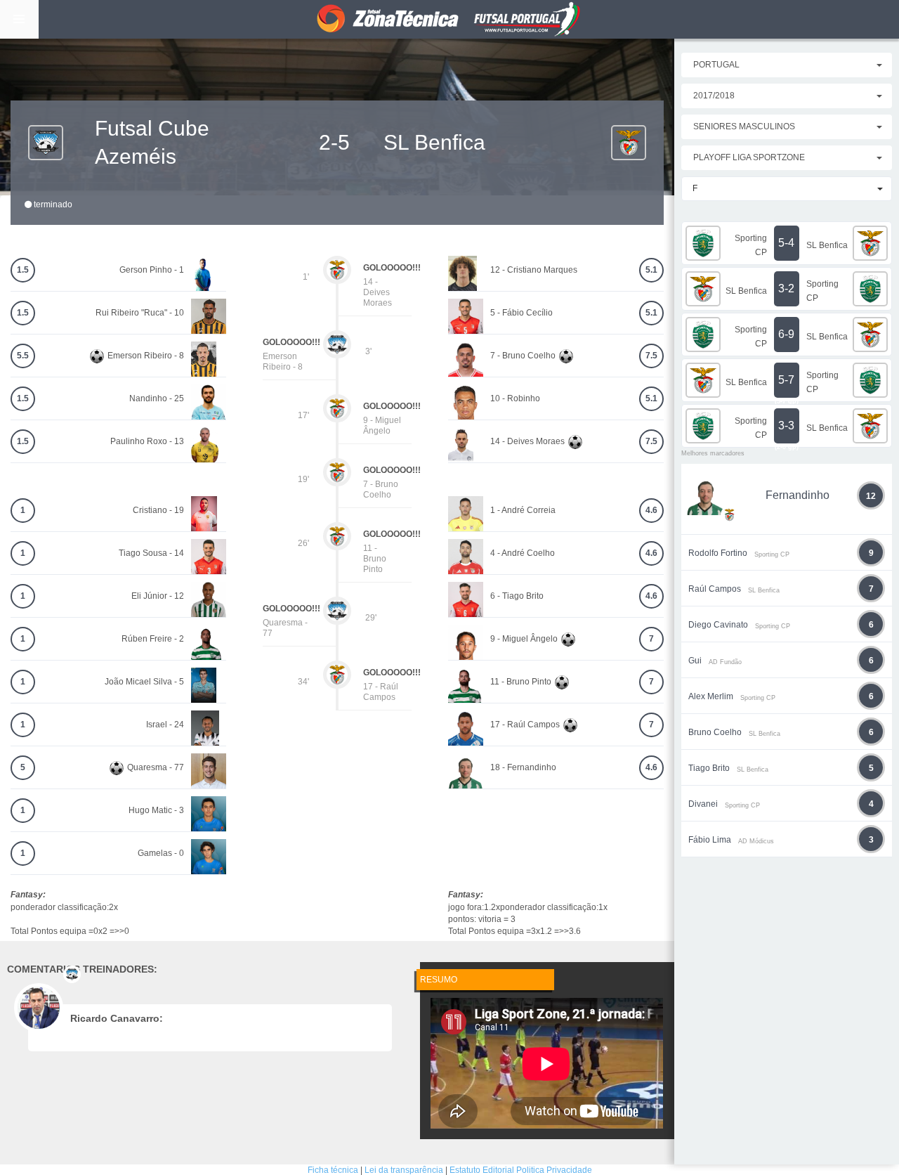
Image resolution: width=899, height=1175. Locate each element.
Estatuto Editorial (482, 1170)
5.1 (651, 270)
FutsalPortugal (449, 19)
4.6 (651, 510)
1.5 (23, 270)
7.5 (651, 356)
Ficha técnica (333, 1170)
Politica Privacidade (554, 1170)
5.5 (23, 356)
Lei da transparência (404, 1170)
